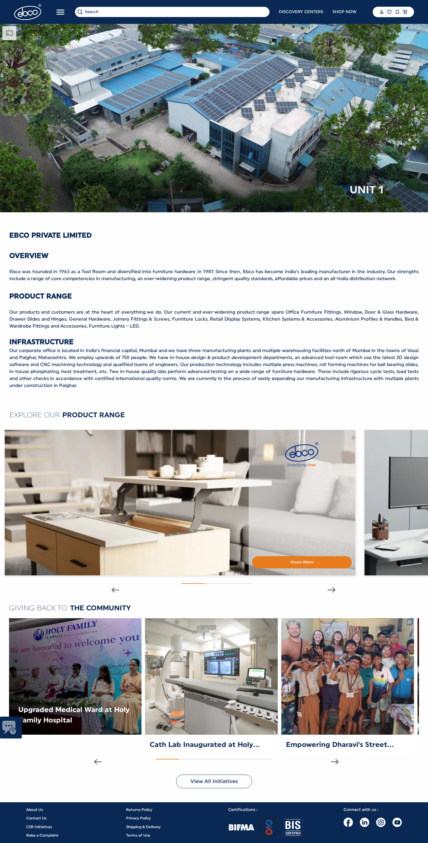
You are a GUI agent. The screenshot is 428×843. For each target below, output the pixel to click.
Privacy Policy (138, 818)
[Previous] (113, 590)
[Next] (329, 590)
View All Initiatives (214, 781)
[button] (381, 12)
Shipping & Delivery (143, 827)
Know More (302, 562)
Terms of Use (138, 835)
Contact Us (36, 818)
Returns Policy (139, 810)
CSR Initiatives (39, 827)
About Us (34, 810)
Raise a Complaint (42, 835)
